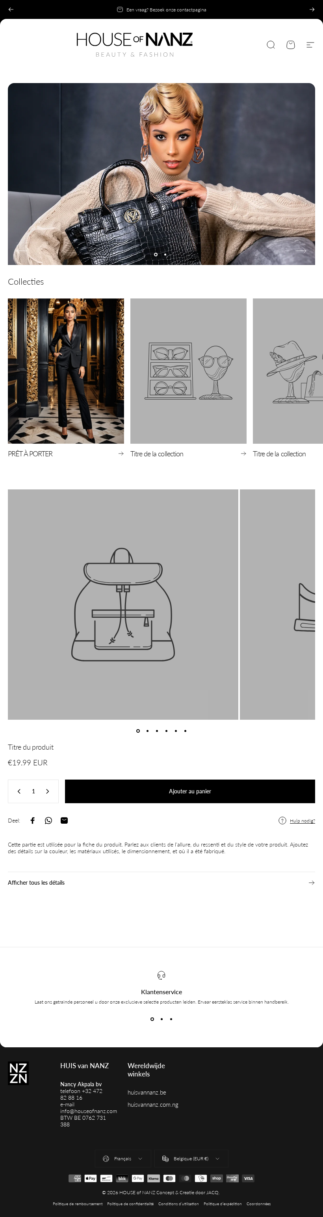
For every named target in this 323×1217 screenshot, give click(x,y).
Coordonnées (259, 1204)
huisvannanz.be (147, 1092)
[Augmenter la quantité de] (49, 791)
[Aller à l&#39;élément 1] (138, 730)
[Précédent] (11, 9)
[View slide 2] (161, 1019)
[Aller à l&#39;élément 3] (157, 730)
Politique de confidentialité (130, 1204)
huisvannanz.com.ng (153, 1104)
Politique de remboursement (77, 1204)
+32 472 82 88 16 (81, 1094)
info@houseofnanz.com (88, 1111)
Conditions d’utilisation (178, 1204)
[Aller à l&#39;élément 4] (166, 730)
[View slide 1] (152, 1019)
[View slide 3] (171, 1019)
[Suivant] (312, 9)
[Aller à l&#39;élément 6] (185, 730)
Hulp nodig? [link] (302, 821)
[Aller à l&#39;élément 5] (175, 730)
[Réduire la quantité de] (17, 791)
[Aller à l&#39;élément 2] (147, 730)
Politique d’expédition (223, 1204)
